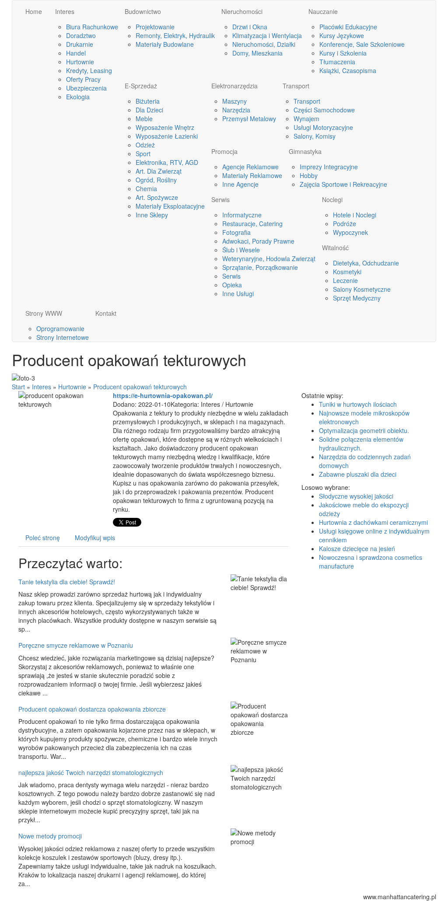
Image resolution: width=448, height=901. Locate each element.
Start (18, 386)
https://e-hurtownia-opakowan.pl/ (163, 395)
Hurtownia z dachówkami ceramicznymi (373, 522)
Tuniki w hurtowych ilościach (358, 404)
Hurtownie (72, 386)
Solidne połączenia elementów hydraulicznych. (361, 443)
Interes (41, 386)
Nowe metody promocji (50, 835)
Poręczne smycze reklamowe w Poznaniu (75, 645)
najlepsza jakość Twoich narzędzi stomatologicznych (90, 772)
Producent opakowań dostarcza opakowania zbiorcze (92, 709)
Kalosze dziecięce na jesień (357, 548)
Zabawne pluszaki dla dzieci (357, 474)
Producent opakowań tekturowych (140, 386)
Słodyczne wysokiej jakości (356, 496)
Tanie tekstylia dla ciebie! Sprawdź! (66, 581)
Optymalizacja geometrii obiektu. (364, 430)
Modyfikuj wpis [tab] (95, 537)
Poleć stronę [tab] (42, 537)
